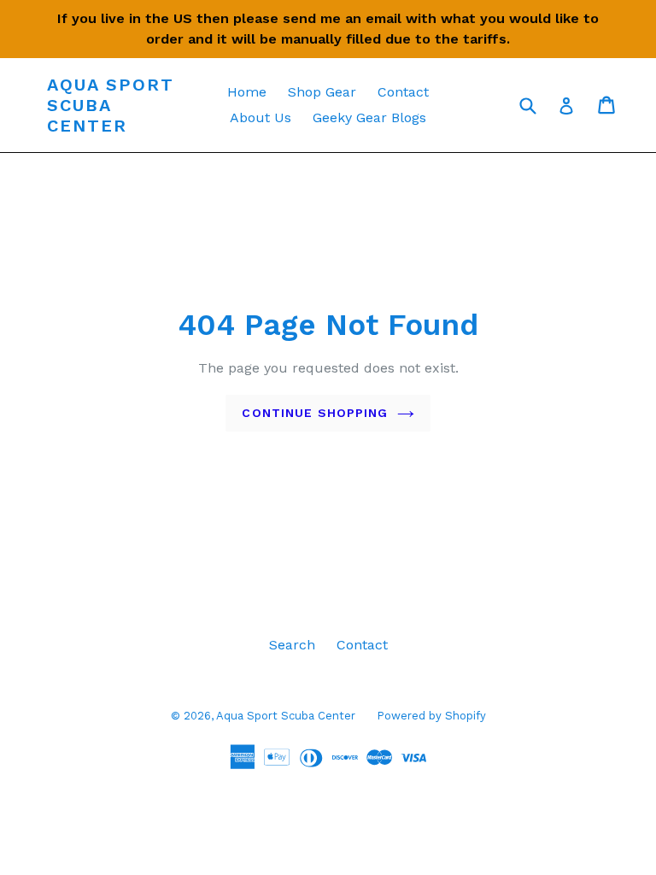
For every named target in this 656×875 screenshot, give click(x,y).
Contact (403, 92)
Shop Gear (322, 92)
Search (292, 645)
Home (246, 92)
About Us (260, 117)
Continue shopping (315, 413)
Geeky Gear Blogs (369, 117)
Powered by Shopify (431, 715)
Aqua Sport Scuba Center (110, 105)
